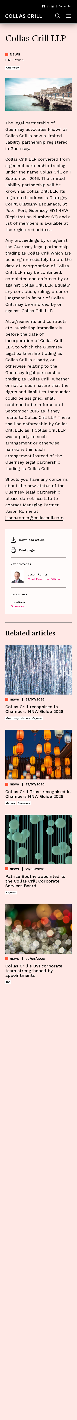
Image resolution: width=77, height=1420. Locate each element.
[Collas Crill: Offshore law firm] (23, 16)
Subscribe (65, 6)
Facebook (43, 6)
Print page (27, 550)
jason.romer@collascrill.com (34, 517)
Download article (31, 540)
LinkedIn (48, 6)
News (15, 54)
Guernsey (17, 606)
